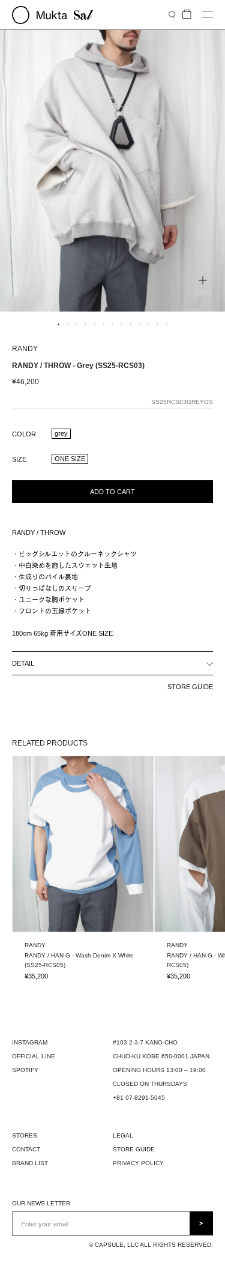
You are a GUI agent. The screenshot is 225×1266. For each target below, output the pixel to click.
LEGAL (123, 1135)
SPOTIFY (25, 1070)
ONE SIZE (70, 458)
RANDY (25, 349)
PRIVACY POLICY (138, 1163)
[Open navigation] (207, 15)
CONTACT (26, 1149)
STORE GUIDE (190, 686)
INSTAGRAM (29, 1042)
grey (61, 433)
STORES (24, 1135)
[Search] (172, 14)
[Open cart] (186, 15)
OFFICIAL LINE (33, 1056)
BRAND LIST (30, 1163)
